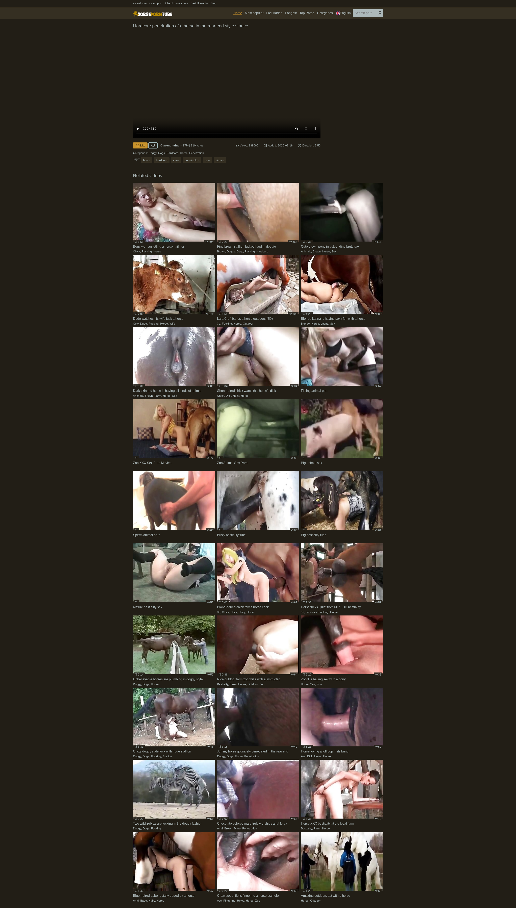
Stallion (167, 756)
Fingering (229, 900)
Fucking (147, 251)
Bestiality (311, 612)
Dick (228, 395)
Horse (184, 153)
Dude (143, 323)
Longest (291, 13)
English (345, 13)
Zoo (261, 684)
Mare (237, 828)
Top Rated (307, 13)
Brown (221, 251)
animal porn (140, 3)
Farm (157, 395)
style (176, 160)
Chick (136, 251)
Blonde (305, 323)
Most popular (254, 13)
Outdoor (248, 323)
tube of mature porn (176, 3)
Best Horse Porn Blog (203, 3)
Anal (220, 828)
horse (146, 160)
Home (237, 13)
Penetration (196, 153)
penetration (192, 160)
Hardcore (172, 153)
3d (218, 323)
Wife (172, 323)
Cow (135, 323)
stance (220, 160)
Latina (325, 323)
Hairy (236, 395)
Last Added (274, 13)
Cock (234, 612)
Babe (143, 900)
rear (207, 160)
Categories (325, 13)
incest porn (155, 3)
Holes (317, 756)
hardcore (161, 160)
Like (142, 145)
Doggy (153, 153)
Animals (306, 251)
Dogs (161, 153)
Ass (303, 756)
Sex (334, 251)
